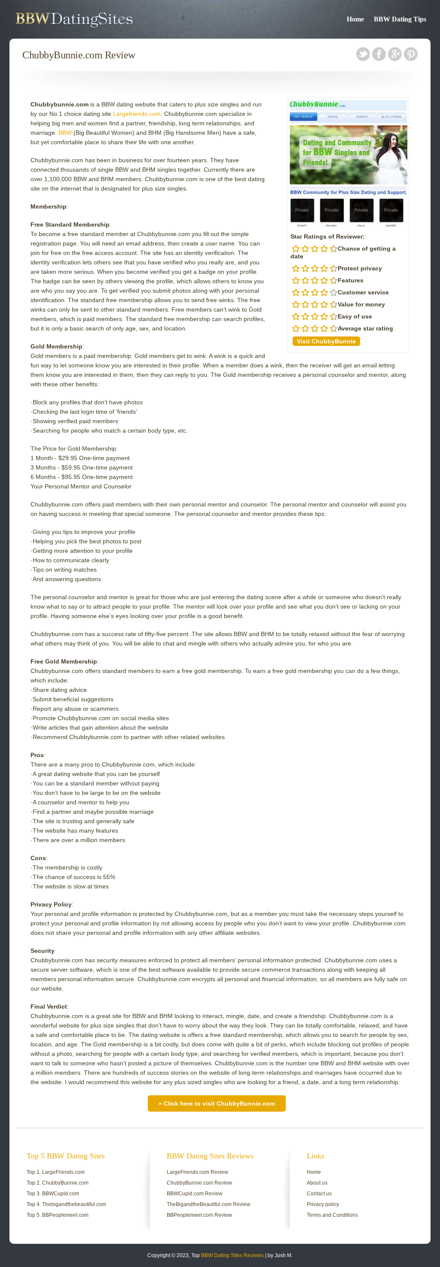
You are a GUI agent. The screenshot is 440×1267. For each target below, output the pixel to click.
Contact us (319, 1194)
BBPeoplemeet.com (65, 1215)
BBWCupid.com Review (195, 1194)
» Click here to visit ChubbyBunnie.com (217, 1103)
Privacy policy (323, 1204)
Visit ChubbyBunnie (326, 341)
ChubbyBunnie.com (65, 1183)
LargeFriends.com (63, 1172)
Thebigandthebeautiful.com (74, 1204)
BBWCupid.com (60, 1194)
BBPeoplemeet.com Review (199, 1215)
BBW (65, 132)
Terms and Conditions (332, 1215)
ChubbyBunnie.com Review (199, 1183)
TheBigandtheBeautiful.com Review (209, 1204)
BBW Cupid (98, 19)
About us (317, 1183)
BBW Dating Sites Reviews (232, 1255)
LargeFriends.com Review (197, 1172)
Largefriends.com (137, 113)
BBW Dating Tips (400, 19)
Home (355, 19)
